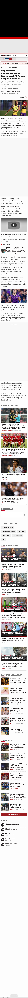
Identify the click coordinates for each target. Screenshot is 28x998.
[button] (14, 225)
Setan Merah (14, 206)
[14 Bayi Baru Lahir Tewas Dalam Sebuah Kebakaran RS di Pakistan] (5, 701)
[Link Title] (2, 67)
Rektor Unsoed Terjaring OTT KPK (15, 63)
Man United (5, 235)
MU (17, 123)
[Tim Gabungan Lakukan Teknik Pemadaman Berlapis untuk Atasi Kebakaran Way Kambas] (14, 654)
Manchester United (8, 123)
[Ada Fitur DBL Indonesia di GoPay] (5, 731)
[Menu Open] (26, 55)
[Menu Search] (23, 55)
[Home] (8, 55)
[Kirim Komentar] (25, 515)
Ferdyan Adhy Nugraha (13, 91)
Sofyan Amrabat (15, 125)
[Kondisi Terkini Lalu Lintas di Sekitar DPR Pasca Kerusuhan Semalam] (5, 721)
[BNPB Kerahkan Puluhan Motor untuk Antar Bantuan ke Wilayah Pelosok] (14, 629)
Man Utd (6, 133)
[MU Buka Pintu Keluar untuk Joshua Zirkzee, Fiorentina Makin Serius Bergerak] (14, 465)
